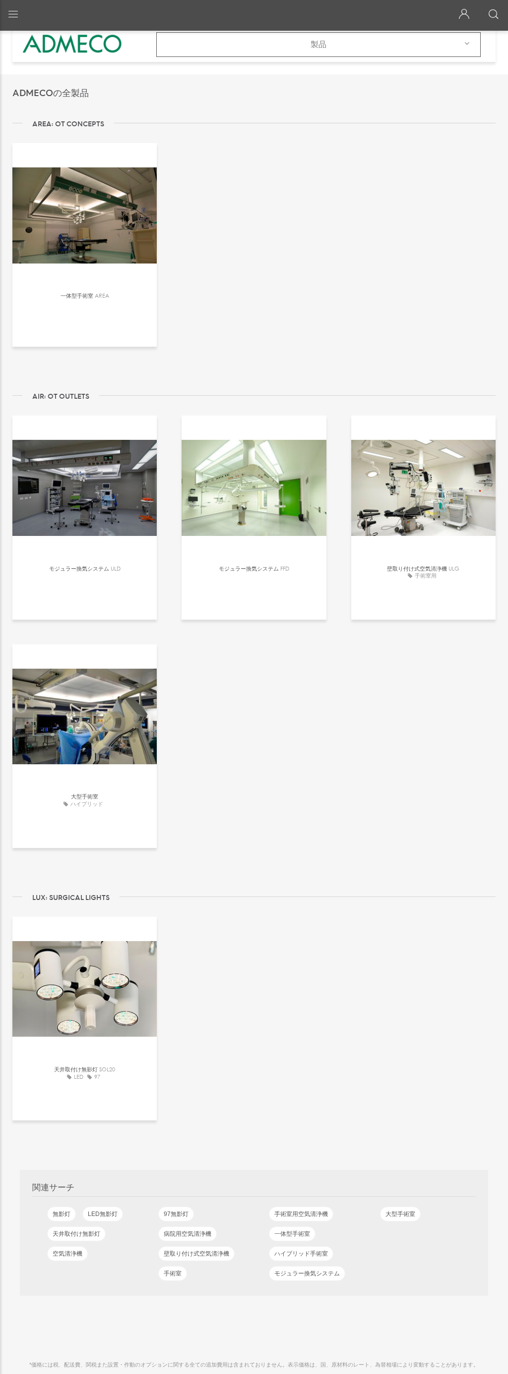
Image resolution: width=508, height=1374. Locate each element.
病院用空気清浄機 (187, 1233)
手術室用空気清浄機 (301, 1214)
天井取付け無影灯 (76, 1233)
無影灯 (61, 1214)
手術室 (173, 1273)
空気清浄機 (67, 1253)
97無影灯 (176, 1214)
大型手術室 (400, 1214)
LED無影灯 (103, 1214)
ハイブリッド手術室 (301, 1253)
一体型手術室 (292, 1233)
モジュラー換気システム (307, 1273)
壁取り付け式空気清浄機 (196, 1253)
